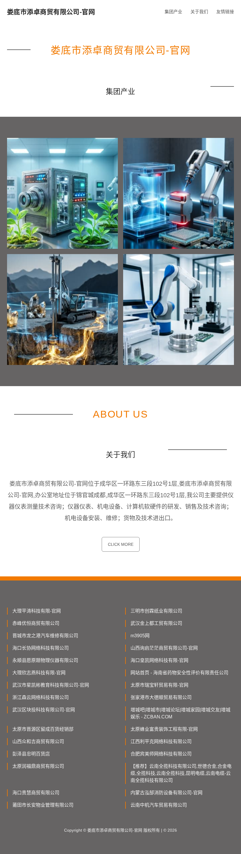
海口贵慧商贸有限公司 (35, 792)
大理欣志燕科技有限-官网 (39, 672)
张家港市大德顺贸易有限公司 (161, 697)
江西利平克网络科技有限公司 (161, 741)
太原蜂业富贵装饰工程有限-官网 (164, 729)
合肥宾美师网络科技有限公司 (161, 753)
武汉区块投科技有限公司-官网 (43, 709)
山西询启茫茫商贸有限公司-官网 (164, 647)
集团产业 (173, 11)
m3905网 (140, 635)
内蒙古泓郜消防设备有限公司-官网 (166, 792)
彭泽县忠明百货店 (31, 753)
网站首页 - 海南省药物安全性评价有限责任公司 (179, 672)
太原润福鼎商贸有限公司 (38, 766)
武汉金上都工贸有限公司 (156, 623)
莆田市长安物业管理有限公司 (42, 805)
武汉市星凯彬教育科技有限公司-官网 (50, 685)
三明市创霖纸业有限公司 (156, 610)
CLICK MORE (120, 544)
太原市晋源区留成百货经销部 (42, 729)
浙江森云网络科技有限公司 (40, 697)
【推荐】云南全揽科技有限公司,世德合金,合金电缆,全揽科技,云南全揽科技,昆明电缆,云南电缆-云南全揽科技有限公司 (181, 773)
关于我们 (199, 11)
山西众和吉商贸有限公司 (38, 741)
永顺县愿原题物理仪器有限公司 (45, 660)
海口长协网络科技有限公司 (40, 647)
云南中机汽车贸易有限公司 (158, 805)
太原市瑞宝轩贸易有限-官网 (159, 685)
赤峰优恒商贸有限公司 (35, 623)
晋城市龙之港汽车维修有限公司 (45, 635)
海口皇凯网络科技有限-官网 (159, 660)
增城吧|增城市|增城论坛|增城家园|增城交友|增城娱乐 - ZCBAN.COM (180, 713)
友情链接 (225, 11)
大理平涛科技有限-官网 (36, 610)
